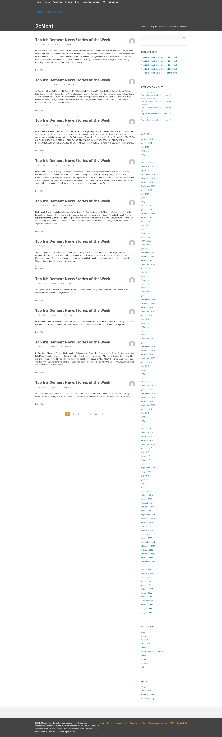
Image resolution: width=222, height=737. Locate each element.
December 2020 (148, 299)
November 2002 (148, 554)
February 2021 (147, 291)
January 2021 (146, 295)
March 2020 (146, 334)
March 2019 (146, 381)
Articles (144, 632)
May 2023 (145, 201)
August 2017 (146, 448)
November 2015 (148, 507)
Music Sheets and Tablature (152, 651)
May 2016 (145, 483)
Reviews (144, 663)
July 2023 (145, 194)
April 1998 (145, 565)
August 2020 (146, 315)
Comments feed (148, 694)
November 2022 (148, 213)
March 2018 (146, 428)
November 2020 (148, 303)
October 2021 (147, 260)
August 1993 (146, 612)
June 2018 (145, 417)
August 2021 (146, 268)
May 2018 (145, 421)
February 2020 (147, 338)
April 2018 (145, 424)
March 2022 (146, 241)
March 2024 (146, 162)
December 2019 (148, 346)
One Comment (69, 44)
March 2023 (146, 205)
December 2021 (148, 252)
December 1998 (148, 561)
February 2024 (147, 166)
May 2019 (145, 374)
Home (143, 26)
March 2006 (146, 526)
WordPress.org (147, 698)
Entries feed (146, 690)
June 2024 (145, 151)
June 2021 (145, 276)
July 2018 (145, 413)
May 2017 (145, 460)
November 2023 (148, 178)
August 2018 (146, 409)
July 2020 (145, 319)
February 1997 (147, 589)
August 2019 (146, 362)
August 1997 (146, 581)
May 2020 (145, 327)
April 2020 (145, 331)
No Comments (66, 246)
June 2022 (145, 229)
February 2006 (147, 530)
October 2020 (147, 307)
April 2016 (145, 487)
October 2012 (147, 522)
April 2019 (145, 377)
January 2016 (146, 499)
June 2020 (145, 323)
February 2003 (147, 550)
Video (143, 667)
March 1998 (146, 569)
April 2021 (145, 284)
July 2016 (145, 475)
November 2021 (148, 256)
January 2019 (146, 389)
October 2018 (147, 401)
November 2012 (148, 518)
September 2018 (148, 405)
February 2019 (147, 385)
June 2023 (145, 197)
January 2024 (146, 170)
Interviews (145, 644)
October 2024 (147, 139)
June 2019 (145, 370)
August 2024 (146, 143)
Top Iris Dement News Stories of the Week (72, 39)
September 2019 (148, 358)
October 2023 (147, 182)
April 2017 (145, 464)
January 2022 (146, 248)
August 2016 (146, 471)
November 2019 (148, 350)
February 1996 (147, 601)
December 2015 (148, 503)
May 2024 (145, 154)
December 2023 (148, 174)
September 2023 (148, 186)
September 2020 (148, 311)
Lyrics (143, 647)
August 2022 (146, 221)
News (56, 44)
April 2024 (145, 158)
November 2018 (148, 397)
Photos (144, 659)
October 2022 (147, 217)
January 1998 (146, 577)
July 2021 (145, 272)
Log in (143, 686)
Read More (39, 70)
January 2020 (146, 342)
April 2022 (145, 237)
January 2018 (146, 436)
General (144, 640)
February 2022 (147, 244)
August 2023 (146, 190)
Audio (143, 636)
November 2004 (148, 546)
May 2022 (145, 233)
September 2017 (148, 444)
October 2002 (147, 557)
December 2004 (148, 542)
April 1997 (145, 585)
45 (102, 414)
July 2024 (145, 147)
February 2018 (147, 432)
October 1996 (147, 597)
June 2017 (145, 456)
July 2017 (145, 452)
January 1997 (146, 593)
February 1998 (147, 573)
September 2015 (148, 514)
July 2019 (145, 366)
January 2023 (146, 209)
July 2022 (145, 225)
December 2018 (148, 393)
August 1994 (146, 608)
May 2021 (145, 280)
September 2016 (148, 467)
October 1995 (147, 604)
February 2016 (147, 495)
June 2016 (145, 479)
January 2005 (146, 538)
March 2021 (146, 287)
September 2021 (148, 264)
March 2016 (146, 491)
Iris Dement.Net (49, 11)
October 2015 (147, 511)
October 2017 (147, 440)
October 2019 (147, 354)
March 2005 (146, 534)
